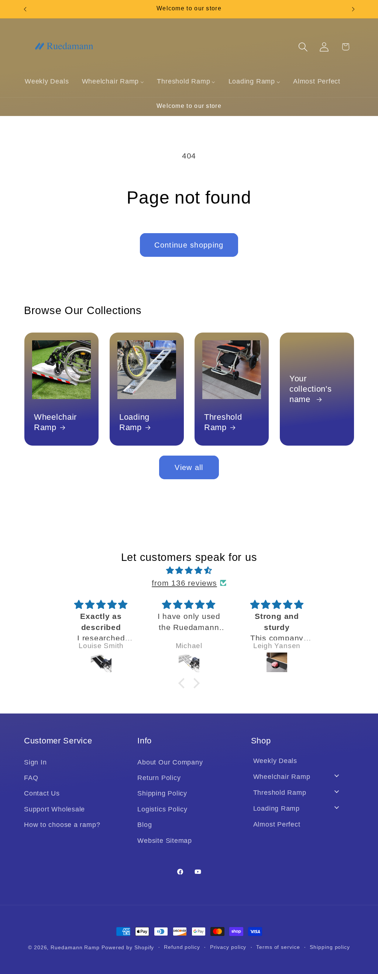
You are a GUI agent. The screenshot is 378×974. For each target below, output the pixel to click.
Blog (144, 824)
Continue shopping (188, 245)
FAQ (31, 777)
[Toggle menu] (336, 776)
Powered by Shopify (128, 947)
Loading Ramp (134, 422)
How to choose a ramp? (62, 824)
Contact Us (42, 793)
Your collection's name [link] (310, 389)
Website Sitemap (164, 840)
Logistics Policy (162, 809)
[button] (303, 46)
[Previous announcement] (25, 9)
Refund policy (182, 947)
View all (189, 467)
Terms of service (278, 947)
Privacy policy (228, 947)
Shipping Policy (162, 793)
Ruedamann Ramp (75, 947)
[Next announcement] (353, 9)
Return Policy (159, 777)
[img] (189, 570)
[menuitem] (46, 81)
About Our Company (170, 762)
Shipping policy (330, 947)
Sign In (35, 762)
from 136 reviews (184, 583)
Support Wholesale (54, 809)
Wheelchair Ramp (55, 422)
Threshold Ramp (223, 422)
